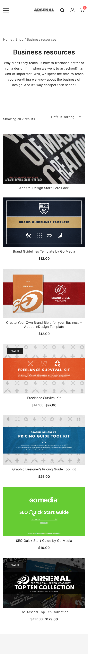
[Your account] (72, 10)
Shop (20, 39)
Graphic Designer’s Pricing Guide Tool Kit (44, 469)
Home (7, 39)
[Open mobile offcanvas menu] (6, 10)
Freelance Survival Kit (44, 398)
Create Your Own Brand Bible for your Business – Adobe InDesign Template (44, 324)
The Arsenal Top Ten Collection (44, 612)
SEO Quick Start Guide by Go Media (44, 541)
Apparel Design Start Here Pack (44, 188)
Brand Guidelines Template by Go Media (44, 251)
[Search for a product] (62, 10)
